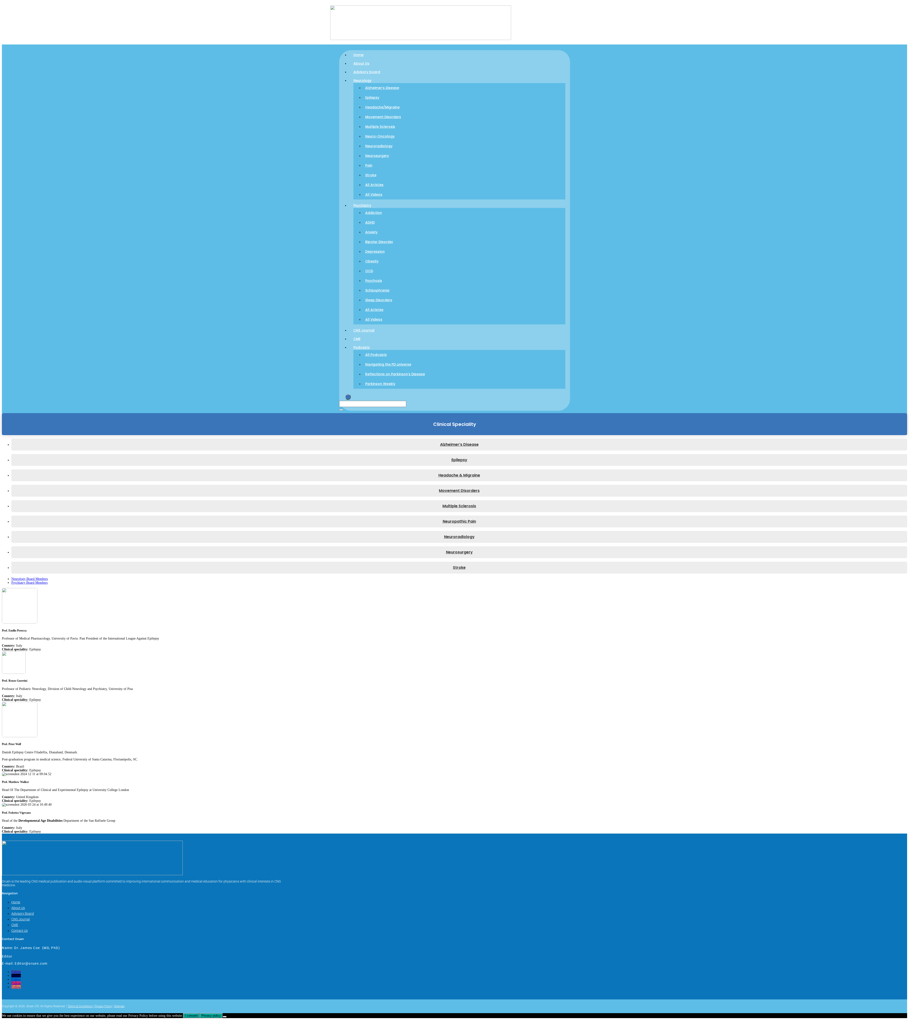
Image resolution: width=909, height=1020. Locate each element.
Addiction (373, 212)
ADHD (370, 222)
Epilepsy (372, 97)
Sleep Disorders (378, 300)
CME (357, 338)
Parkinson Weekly (380, 383)
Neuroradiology (378, 146)
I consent (191, 1015)
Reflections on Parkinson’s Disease (395, 374)
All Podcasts (376, 354)
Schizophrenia (377, 290)
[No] (225, 1016)
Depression (375, 251)
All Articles (374, 184)
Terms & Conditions (80, 1006)
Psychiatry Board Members (29, 582)
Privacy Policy (103, 1006)
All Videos (373, 194)
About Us (361, 63)
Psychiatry (362, 205)
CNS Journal (363, 330)
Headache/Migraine (382, 107)
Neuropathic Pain (459, 521)
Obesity (372, 261)
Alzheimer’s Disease (382, 87)
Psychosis (373, 280)
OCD (369, 271)
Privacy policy (211, 1015)
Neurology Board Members (29, 579)
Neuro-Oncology (380, 136)
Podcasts (361, 347)
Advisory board (366, 72)
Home (358, 55)
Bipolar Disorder (379, 241)
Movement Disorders (383, 117)
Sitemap (119, 1006)
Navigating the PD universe (388, 364)
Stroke (370, 175)
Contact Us (19, 930)
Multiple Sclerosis (380, 126)
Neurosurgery (377, 155)
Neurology (362, 80)
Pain (368, 165)
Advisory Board (22, 913)
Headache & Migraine (459, 475)
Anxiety (371, 232)
